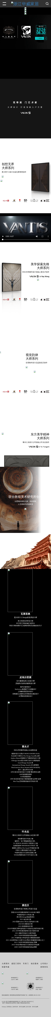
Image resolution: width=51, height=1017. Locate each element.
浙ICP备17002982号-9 (27, 1001)
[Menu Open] (4, 3)
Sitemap (4, 1006)
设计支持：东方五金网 (32, 1006)
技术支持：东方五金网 (19, 1006)
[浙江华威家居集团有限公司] (25, 8)
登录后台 (9, 1006)
